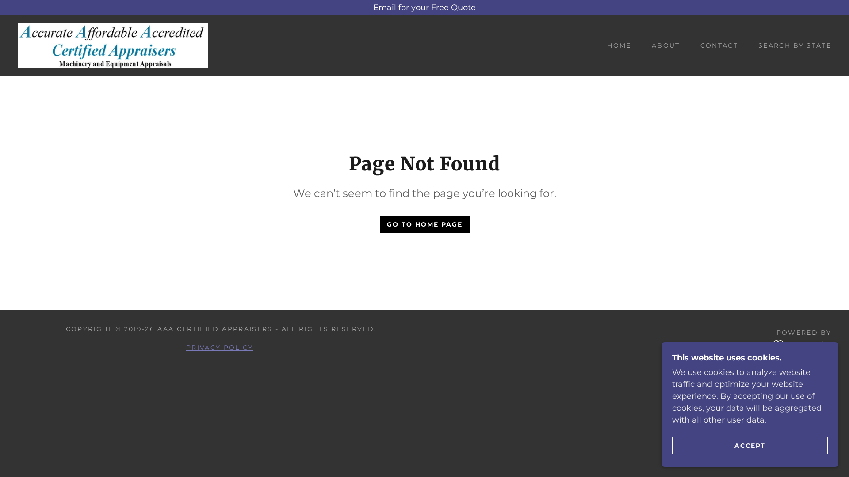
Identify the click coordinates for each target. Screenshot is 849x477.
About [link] (666, 45)
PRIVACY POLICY (219, 348)
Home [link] (619, 45)
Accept (749, 445)
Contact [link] (719, 45)
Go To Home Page (425, 224)
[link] (113, 45)
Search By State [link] (794, 45)
